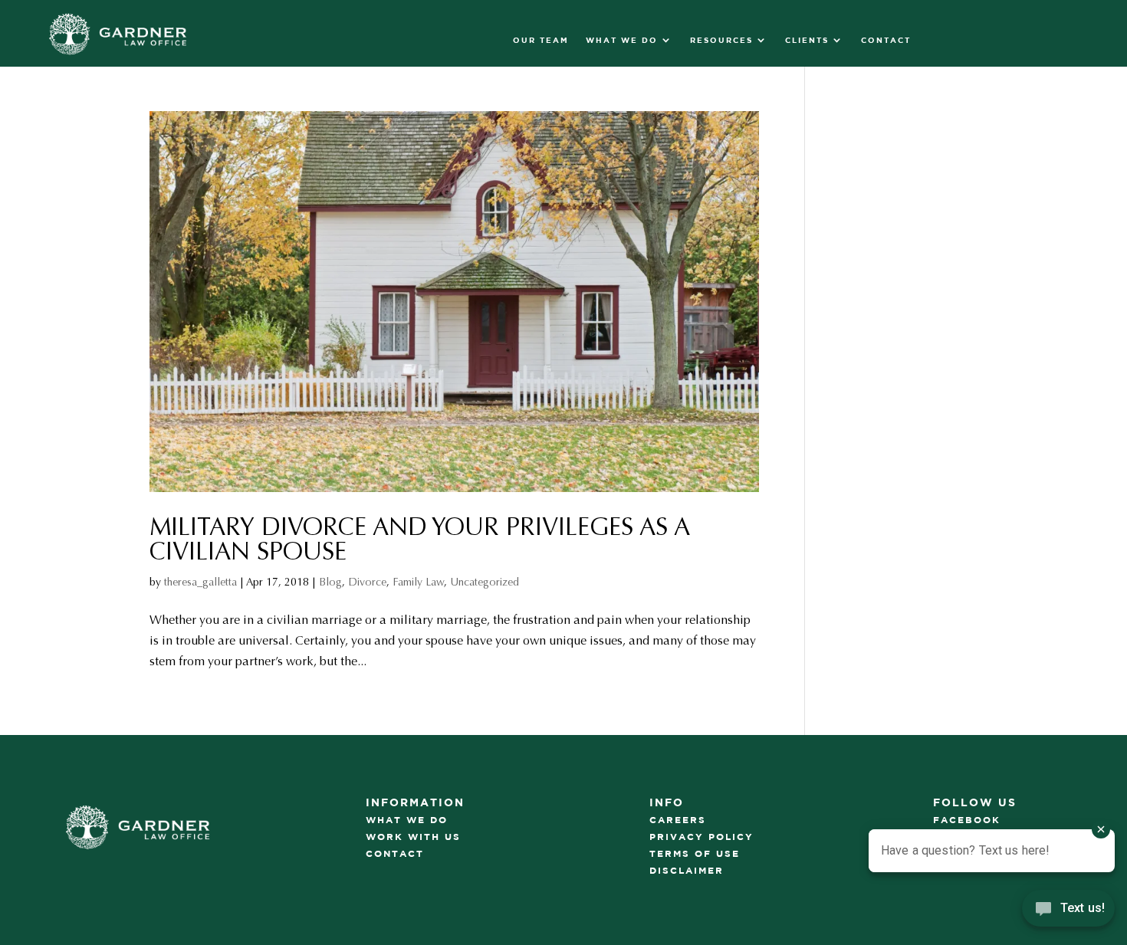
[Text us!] (1068, 913)
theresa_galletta (200, 582)
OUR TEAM (541, 39)
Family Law (418, 582)
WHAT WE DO (622, 39)
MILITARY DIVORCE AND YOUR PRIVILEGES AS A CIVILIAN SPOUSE (420, 539)
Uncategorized (484, 582)
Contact (886, 39)
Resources (721, 39)
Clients (807, 39)
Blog (330, 582)
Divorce (367, 582)
